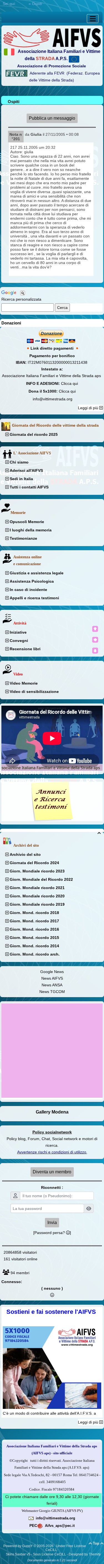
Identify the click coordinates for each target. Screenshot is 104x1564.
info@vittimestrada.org (52, 399)
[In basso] (95, 650)
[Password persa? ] (52, 1232)
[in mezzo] (95, 639)
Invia (52, 1222)
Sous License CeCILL (49, 1554)
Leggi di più (88, 408)
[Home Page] (52, 37)
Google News (52, 971)
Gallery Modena (52, 1112)
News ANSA (52, 985)
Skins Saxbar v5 (18, 1554)
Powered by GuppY (18, 1546)
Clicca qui (69, 383)
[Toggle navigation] (92, 18)
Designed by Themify (85, 1554)
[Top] (95, 629)
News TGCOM (52, 991)
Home (22, 3)
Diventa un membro (52, 1171)
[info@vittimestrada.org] (31, 1518)
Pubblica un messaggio (52, 118)
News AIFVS (52, 978)
